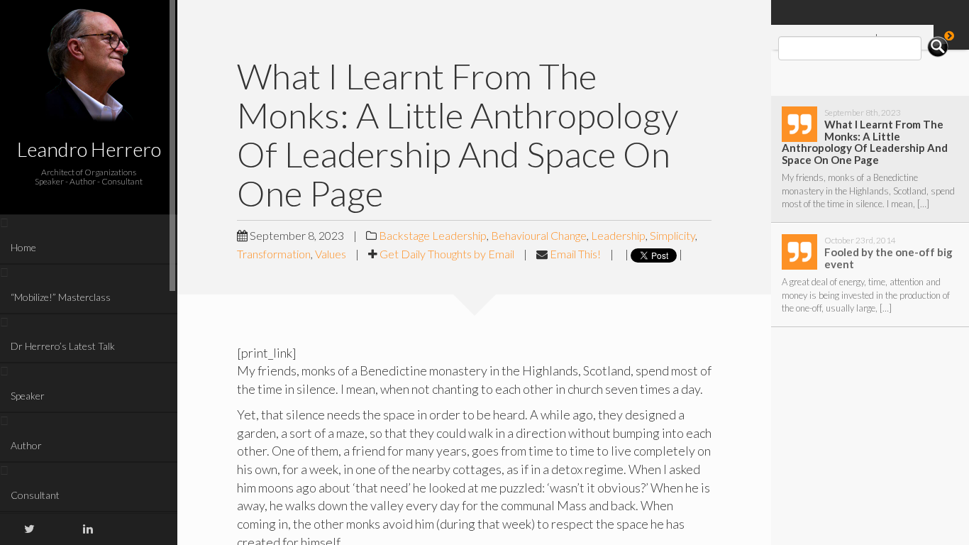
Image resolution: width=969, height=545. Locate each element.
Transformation (274, 253)
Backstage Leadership (433, 235)
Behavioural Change (539, 235)
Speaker (28, 396)
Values (330, 253)
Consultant (35, 495)
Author (26, 445)
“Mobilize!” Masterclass (61, 297)
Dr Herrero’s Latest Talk (63, 346)
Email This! (575, 253)
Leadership (618, 235)
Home (23, 247)
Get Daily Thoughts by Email (447, 253)
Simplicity (672, 235)
